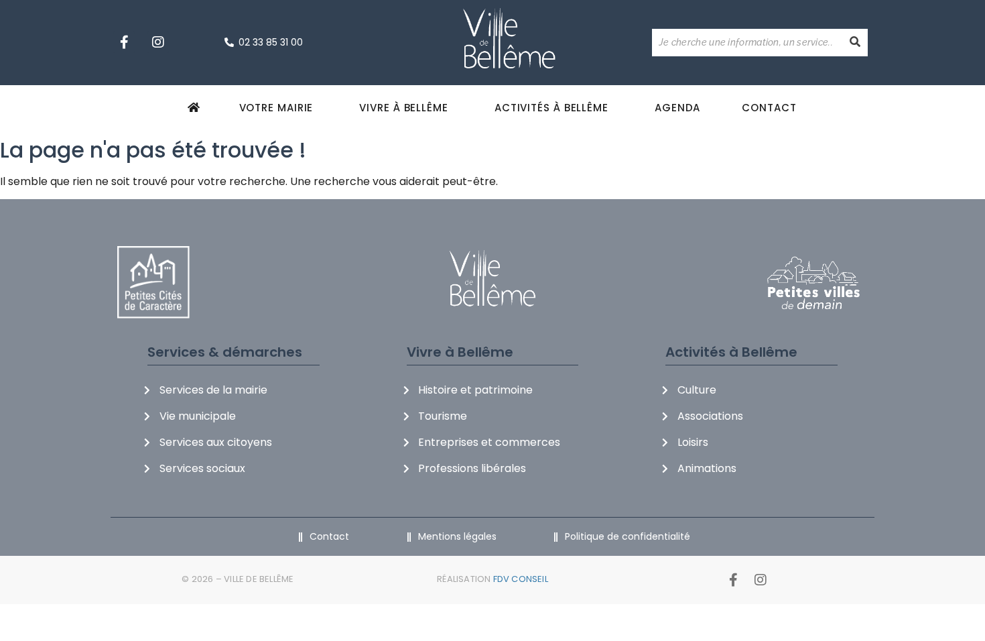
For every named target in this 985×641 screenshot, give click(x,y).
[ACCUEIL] (196, 107)
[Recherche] (855, 42)
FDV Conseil (520, 579)
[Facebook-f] (124, 42)
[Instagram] (158, 42)
